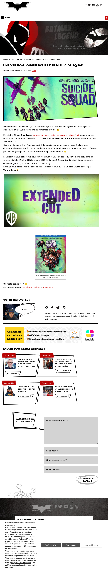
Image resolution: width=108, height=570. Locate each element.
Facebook (27, 287)
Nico (34, 70)
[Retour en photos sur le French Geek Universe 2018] (48, 391)
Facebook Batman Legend (86, 5)
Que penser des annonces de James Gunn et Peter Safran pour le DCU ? (26, 363)
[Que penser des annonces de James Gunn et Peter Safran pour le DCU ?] (10, 363)
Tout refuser (71, 545)
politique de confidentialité (20, 563)
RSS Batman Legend (101, 5)
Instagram (48, 287)
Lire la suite (12, 373)
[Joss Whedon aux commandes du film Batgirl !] (10, 391)
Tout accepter (51, 545)
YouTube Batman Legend (97, 5)
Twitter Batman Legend (89, 5)
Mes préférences (91, 545)
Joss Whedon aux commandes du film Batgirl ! (27, 389)
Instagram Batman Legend (93, 5)
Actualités (15, 59)
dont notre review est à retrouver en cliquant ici (56, 135)
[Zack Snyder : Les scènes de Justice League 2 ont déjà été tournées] (48, 363)
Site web (46, 307)
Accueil (5, 59)
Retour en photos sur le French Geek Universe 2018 (64, 389)
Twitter (36, 287)
